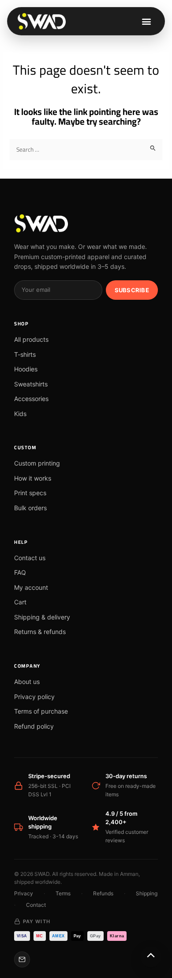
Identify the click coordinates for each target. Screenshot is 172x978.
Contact (36, 905)
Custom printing (37, 463)
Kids (20, 413)
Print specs (30, 493)
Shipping (146, 893)
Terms (63, 893)
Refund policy (34, 726)
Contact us (29, 558)
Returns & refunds (40, 631)
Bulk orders (30, 508)
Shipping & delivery (42, 617)
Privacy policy (34, 696)
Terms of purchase (41, 711)
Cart (20, 602)
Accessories (31, 398)
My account (31, 587)
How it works (32, 478)
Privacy (23, 893)
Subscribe (132, 290)
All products (31, 339)
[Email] (22, 959)
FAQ (20, 572)
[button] (146, 21)
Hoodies (25, 369)
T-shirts (25, 354)
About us (27, 681)
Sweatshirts (31, 384)
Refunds (103, 893)
